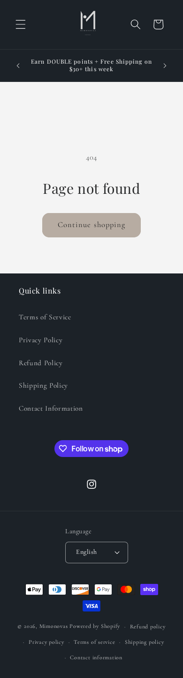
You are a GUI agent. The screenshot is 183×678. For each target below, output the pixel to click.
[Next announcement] (165, 65)
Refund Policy (41, 363)
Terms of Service (45, 317)
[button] (20, 24)
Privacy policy (46, 642)
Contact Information (51, 408)
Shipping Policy (43, 385)
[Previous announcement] (18, 65)
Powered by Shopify (94, 626)
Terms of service (94, 642)
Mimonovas (53, 626)
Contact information (96, 657)
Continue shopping (92, 224)
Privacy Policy (40, 340)
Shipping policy (144, 642)
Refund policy (148, 626)
